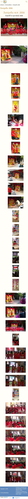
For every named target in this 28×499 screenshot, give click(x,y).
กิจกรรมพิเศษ (8, 5)
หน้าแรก (2, 5)
